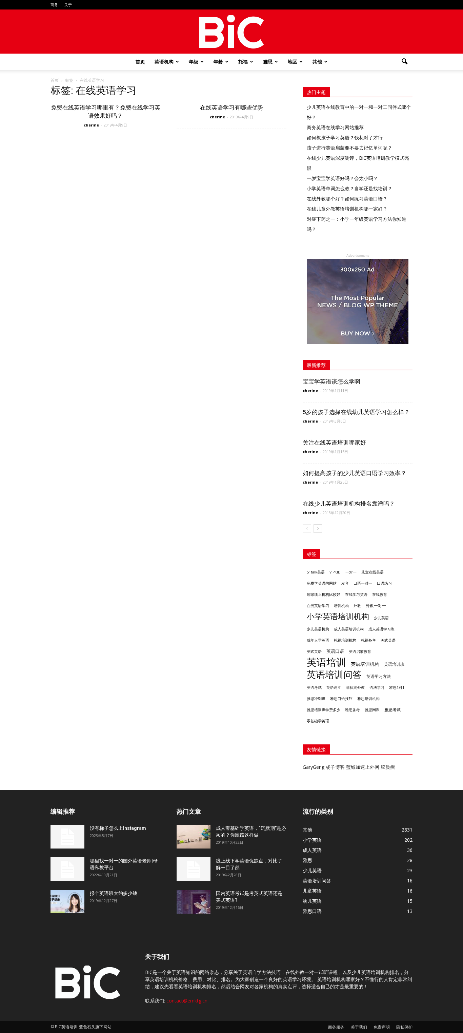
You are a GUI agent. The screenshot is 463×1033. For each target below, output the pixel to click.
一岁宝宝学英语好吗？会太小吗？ (342, 178)
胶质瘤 (388, 767)
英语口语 (335, 651)
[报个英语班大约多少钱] (67, 901)
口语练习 (384, 583)
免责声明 (382, 1027)
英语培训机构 (365, 664)
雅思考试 (392, 710)
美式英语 (388, 640)
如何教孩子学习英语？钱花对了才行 (345, 137)
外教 (357, 605)
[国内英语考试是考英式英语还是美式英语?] (193, 902)
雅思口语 (312, 911)
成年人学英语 (318, 640)
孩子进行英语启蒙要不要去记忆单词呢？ (349, 147)
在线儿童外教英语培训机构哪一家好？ (347, 209)
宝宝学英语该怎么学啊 (331, 381)
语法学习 (376, 687)
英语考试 (314, 687)
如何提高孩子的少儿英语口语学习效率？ (354, 473)
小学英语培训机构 (338, 616)
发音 (345, 583)
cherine (91, 125)
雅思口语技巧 (341, 698)
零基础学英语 (318, 721)
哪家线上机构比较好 (323, 594)
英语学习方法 (378, 676)
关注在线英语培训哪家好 (334, 442)
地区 (292, 61)
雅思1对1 (396, 687)
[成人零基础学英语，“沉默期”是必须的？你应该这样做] (193, 837)
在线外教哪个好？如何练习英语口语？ (347, 198)
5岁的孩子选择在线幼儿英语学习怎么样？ (356, 412)
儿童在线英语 (372, 572)
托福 (243, 61)
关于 (68, 4)
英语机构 (164, 61)
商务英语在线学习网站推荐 (335, 127)
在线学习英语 (356, 594)
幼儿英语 (312, 901)
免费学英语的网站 (322, 583)
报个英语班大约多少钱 (113, 893)
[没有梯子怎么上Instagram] (67, 837)
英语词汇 (333, 687)
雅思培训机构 (368, 698)
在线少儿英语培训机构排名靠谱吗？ (349, 503)
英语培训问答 (334, 674)
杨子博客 (335, 767)
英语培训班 (394, 664)
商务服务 (336, 1027)
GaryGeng (313, 767)
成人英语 (312, 850)
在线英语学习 (318, 605)
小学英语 (312, 840)
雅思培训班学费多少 (323, 709)
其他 (317, 61)
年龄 (218, 61)
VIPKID (335, 572)
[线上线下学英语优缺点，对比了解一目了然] (193, 869)
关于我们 (359, 1027)
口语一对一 (363, 583)
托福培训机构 (345, 640)
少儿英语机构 (318, 629)
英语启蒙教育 (360, 651)
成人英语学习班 (381, 629)
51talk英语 (316, 572)
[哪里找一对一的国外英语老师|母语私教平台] (67, 869)
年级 (193, 61)
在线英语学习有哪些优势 (231, 107)
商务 (54, 4)
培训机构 (341, 605)
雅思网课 (372, 709)
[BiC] (231, 32)
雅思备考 (352, 709)
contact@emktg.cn (186, 1000)
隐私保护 (404, 1027)
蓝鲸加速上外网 (362, 767)
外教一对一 (376, 605)
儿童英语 (312, 891)
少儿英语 (381, 618)
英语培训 (326, 662)
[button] (404, 62)
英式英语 (314, 651)
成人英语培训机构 (349, 628)
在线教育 (379, 594)
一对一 (351, 572)
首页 (140, 61)
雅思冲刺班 (316, 698)
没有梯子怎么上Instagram (118, 828)
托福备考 (368, 640)
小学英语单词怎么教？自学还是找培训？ (349, 188)
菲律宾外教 (355, 687)
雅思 (268, 61)
